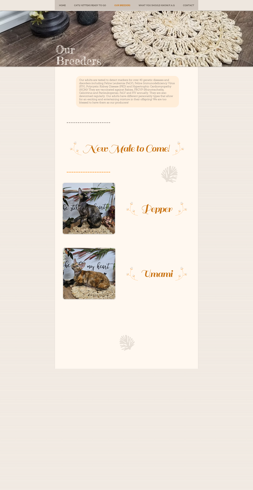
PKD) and (126, 86)
